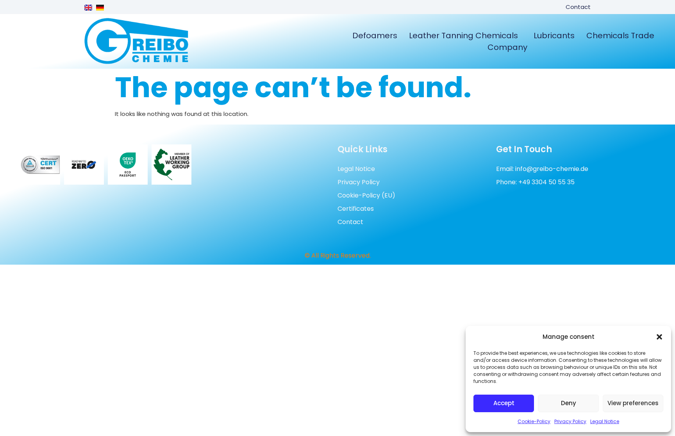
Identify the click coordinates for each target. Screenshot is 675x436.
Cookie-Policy (534, 421)
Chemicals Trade (620, 35)
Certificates (356, 208)
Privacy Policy (570, 421)
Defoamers (374, 35)
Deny (568, 403)
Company (507, 47)
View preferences (633, 403)
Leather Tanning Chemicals (463, 35)
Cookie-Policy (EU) (366, 195)
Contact (578, 7)
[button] (659, 337)
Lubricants (554, 35)
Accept (503, 403)
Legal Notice (604, 421)
